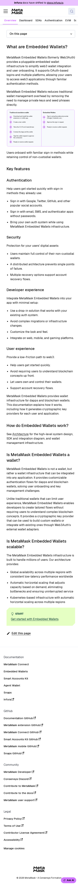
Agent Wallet (12, 685)
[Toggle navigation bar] (5, 11)
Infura (7, 699)
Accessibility (12, 839)
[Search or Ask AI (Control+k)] (71, 11)
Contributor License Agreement (24, 832)
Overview (10, 20)
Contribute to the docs (18, 793)
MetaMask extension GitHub (22, 725)
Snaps (8, 692)
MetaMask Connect (16, 664)
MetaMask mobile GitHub (20, 746)
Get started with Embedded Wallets (34, 619)
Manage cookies (14, 848)
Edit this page (21, 633)
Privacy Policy (13, 818)
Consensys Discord (16, 779)
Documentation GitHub (18, 718)
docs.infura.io (55, 2)
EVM (68, 20)
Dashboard (25, 20)
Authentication (53, 20)
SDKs (38, 20)
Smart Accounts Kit (16, 678)
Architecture (20, 434)
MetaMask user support (19, 800)
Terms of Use (12, 825)
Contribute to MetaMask (19, 786)
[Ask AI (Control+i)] (68, 880)
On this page (18, 34)
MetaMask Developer (17, 772)
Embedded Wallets (16, 671)
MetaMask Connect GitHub (21, 732)
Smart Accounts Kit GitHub (21, 739)
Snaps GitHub (12, 753)
